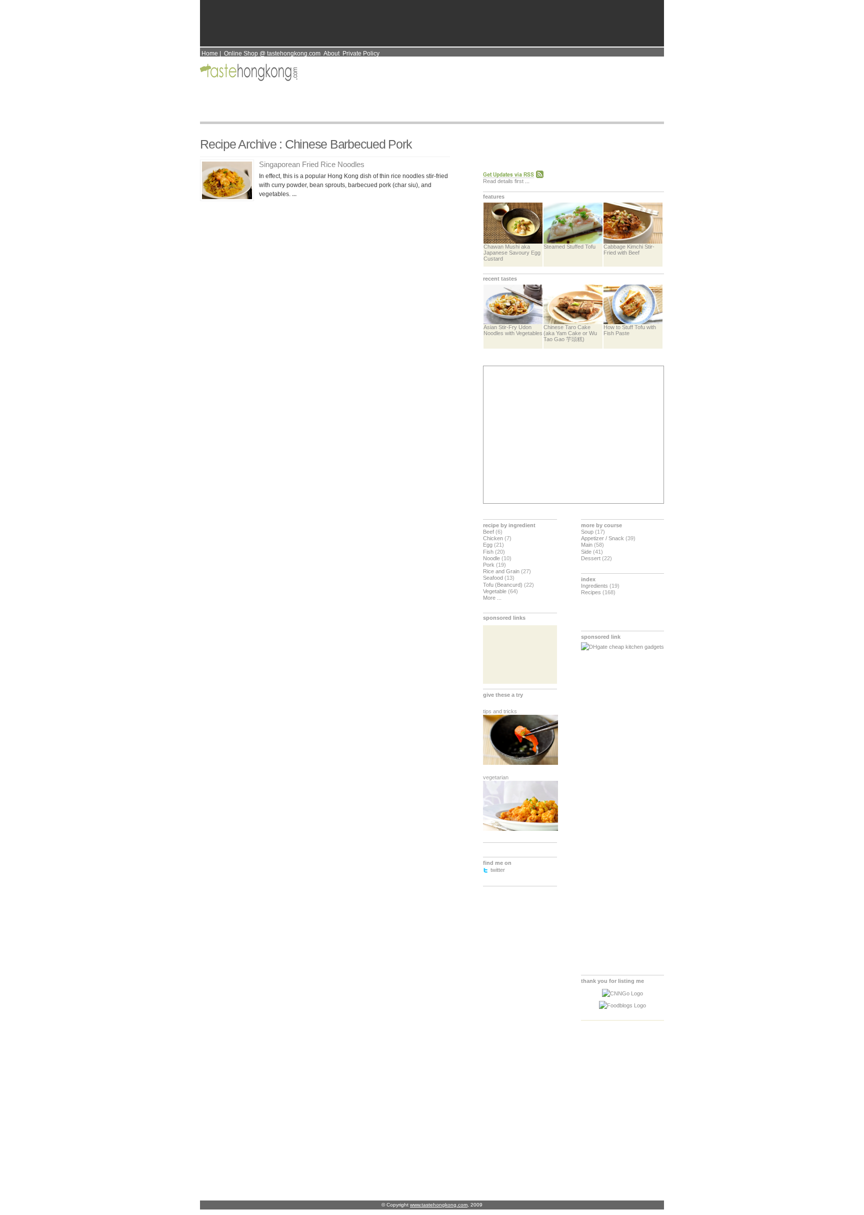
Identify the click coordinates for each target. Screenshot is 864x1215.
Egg (487, 545)
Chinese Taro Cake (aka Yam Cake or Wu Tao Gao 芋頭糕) (570, 333)
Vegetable (494, 591)
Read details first (503, 181)
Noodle (491, 558)
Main (586, 545)
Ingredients (594, 586)
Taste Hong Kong (250, 72)
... (293, 194)
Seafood (493, 578)
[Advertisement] (573, 434)
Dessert (590, 558)
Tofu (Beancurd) (502, 585)
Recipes (591, 592)
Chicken (493, 538)
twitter (497, 870)
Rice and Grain (501, 571)
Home (210, 53)
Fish (488, 552)
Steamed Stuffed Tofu (570, 247)
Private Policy (361, 53)
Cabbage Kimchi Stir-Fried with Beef (629, 250)
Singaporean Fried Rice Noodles (311, 164)
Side (586, 552)
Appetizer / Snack (602, 538)
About (332, 53)
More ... (492, 598)
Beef (488, 532)
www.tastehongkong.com (439, 1204)
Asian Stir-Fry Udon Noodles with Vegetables (513, 330)
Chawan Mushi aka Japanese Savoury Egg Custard (512, 253)
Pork (488, 565)
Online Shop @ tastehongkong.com (272, 53)
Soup (587, 532)
